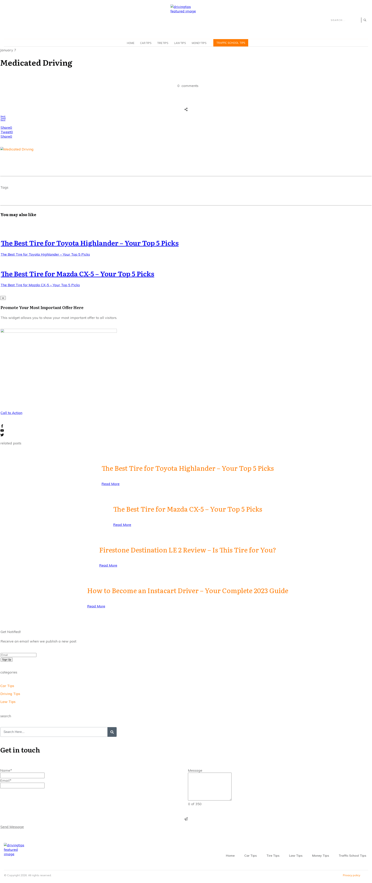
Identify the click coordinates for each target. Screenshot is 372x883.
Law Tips (8, 701)
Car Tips (7, 686)
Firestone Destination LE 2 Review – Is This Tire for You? (187, 549)
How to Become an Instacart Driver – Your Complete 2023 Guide (187, 590)
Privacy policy (351, 875)
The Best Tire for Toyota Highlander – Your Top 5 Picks (90, 242)
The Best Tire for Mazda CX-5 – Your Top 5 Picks (77, 273)
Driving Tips (10, 693)
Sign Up (6, 659)
